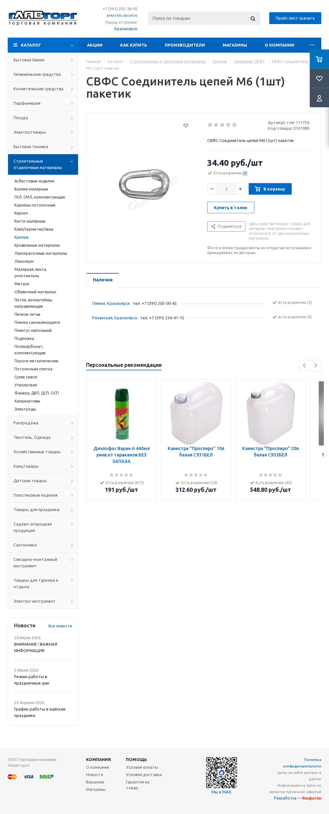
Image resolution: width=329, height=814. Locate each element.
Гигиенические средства (37, 74)
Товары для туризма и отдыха (35, 583)
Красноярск (126, 28)
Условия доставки (144, 774)
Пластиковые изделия (35, 495)
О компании (279, 45)
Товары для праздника (36, 509)
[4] (229, 125)
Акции (94, 45)
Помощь (136, 759)
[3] (222, 125)
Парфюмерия (26, 103)
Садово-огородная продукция (32, 527)
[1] (210, 125)
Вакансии (95, 782)
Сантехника (25, 545)
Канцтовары (26, 466)
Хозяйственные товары (37, 451)
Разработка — (288, 798)
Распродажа (25, 422)
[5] (235, 125)
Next (315, 365)
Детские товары (30, 480)
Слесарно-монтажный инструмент (35, 562)
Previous (304, 365)
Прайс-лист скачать (295, 18)
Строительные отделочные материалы (37, 164)
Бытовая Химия (28, 60)
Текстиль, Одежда (31, 437)
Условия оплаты (142, 767)
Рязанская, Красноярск (115, 317)
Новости (94, 774)
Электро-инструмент (34, 601)
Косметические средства (38, 88)
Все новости (60, 626)
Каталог (31, 45)
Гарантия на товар (137, 785)
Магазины (235, 45)
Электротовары (29, 132)
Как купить (133, 45)
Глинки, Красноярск (111, 303)
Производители (185, 45)
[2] (216, 125)
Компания (98, 759)
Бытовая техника (30, 146)
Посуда (20, 117)
